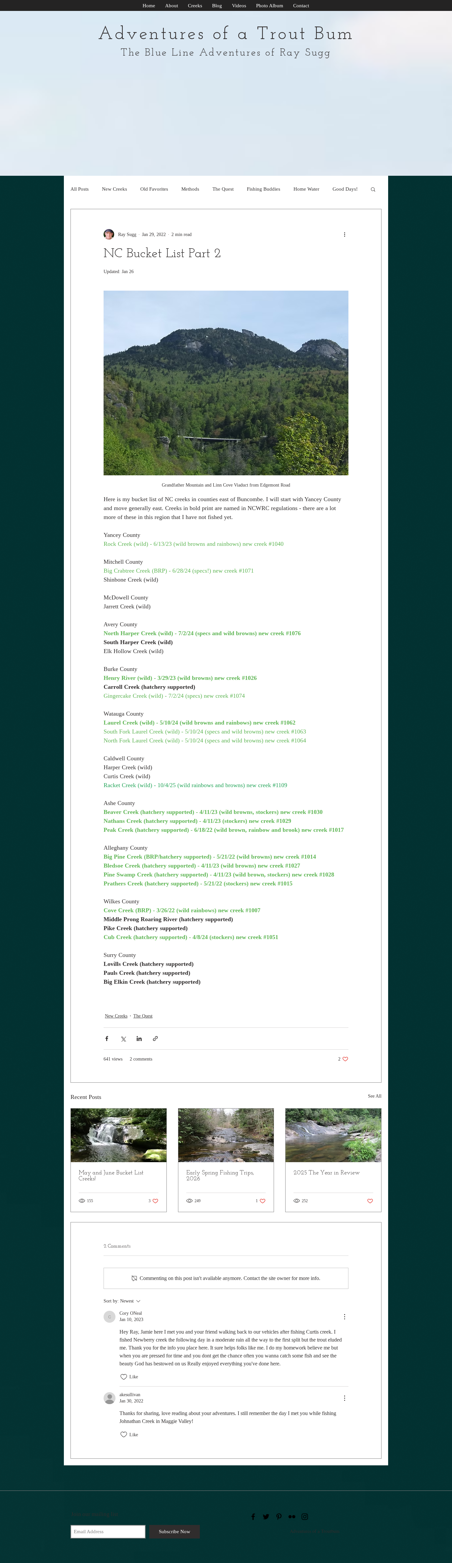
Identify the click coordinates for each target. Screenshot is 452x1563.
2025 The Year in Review (327, 1173)
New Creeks (114, 189)
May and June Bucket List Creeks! (111, 1176)
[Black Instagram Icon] (304, 1516)
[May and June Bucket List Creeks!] (118, 1135)
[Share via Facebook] (107, 1038)
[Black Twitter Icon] (266, 1516)
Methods (190, 189)
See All (375, 1096)
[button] (373, 189)
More (338, 189)
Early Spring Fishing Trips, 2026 (220, 1176)
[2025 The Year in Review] (333, 1135)
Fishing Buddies (263, 189)
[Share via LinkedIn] (139, 1038)
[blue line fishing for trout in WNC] (226, 1135)
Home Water (306, 189)
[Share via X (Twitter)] (123, 1038)
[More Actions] (344, 1317)
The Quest (223, 189)
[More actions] (344, 234)
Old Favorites (154, 189)
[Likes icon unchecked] (123, 1377)
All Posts (79, 189)
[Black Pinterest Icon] (279, 1516)
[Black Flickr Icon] (292, 1516)
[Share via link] (155, 1038)
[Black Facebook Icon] (253, 1516)
